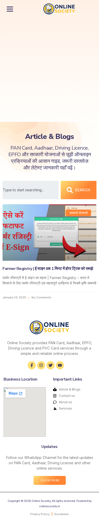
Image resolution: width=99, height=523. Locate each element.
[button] (10, 9)
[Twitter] (50, 365)
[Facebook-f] (32, 365)
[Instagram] (41, 365)
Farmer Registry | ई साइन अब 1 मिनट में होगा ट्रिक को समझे (48, 268)
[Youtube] (60, 365)
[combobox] (31, 190)
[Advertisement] (49, 69)
